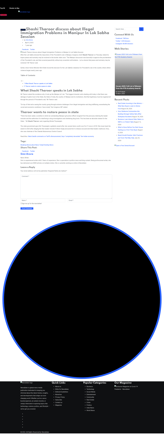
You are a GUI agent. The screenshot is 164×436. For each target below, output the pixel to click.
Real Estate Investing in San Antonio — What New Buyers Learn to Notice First (130, 106)
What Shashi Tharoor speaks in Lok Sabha (38, 83)
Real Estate (90, 400)
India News (90, 408)
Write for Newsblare (62, 389)
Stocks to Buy (14, 8)
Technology (90, 389)
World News (91, 410)
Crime (88, 402)
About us (58, 386)
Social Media (91, 392)
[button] (3, 4)
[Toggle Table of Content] (21, 81)
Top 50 (2, 8)
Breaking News (25, 145)
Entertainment (91, 394)
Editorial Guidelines (61, 392)
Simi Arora (29, 40)
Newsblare (45, 432)
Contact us (58, 402)
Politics (89, 405)
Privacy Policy (60, 397)
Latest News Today (37, 145)
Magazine (58, 405)
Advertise (58, 394)
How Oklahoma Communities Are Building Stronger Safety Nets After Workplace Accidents (129, 114)
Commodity (90, 397)
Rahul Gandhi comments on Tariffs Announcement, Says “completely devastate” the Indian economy (61, 136)
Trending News (48, 145)
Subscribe (58, 400)
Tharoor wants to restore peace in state (38, 86)
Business (90, 386)
